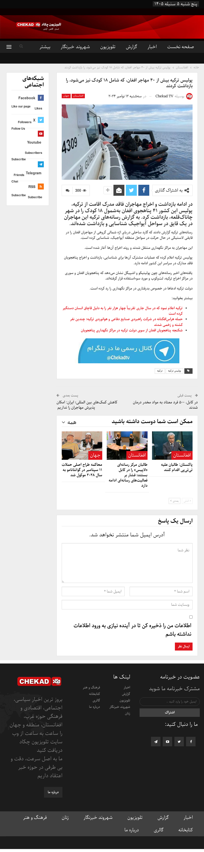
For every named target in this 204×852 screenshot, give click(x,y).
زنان (127, 713)
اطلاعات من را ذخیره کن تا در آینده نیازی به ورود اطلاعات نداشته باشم (132, 630)
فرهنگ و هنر (91, 687)
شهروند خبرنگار (75, 47)
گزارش (131, 47)
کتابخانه (94, 694)
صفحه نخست (180, 47)
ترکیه (159, 371)
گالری (96, 700)
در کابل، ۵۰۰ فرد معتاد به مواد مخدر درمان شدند (165, 405)
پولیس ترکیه (174, 371)
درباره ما (94, 707)
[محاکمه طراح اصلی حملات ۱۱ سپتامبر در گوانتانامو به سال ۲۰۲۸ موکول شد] (82, 445)
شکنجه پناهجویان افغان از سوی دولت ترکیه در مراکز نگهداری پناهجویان (132, 330)
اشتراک (170, 712)
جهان (66, 96)
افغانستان (78, 96)
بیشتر (45, 47)
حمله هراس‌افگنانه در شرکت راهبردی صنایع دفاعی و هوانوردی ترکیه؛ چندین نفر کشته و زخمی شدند (126, 322)
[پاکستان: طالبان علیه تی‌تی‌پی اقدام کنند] (172, 445)
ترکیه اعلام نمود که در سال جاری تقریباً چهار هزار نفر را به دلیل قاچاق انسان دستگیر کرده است (123, 311)
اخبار (152, 47)
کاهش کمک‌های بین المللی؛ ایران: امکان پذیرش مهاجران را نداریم (86, 405)
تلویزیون (107, 47)
